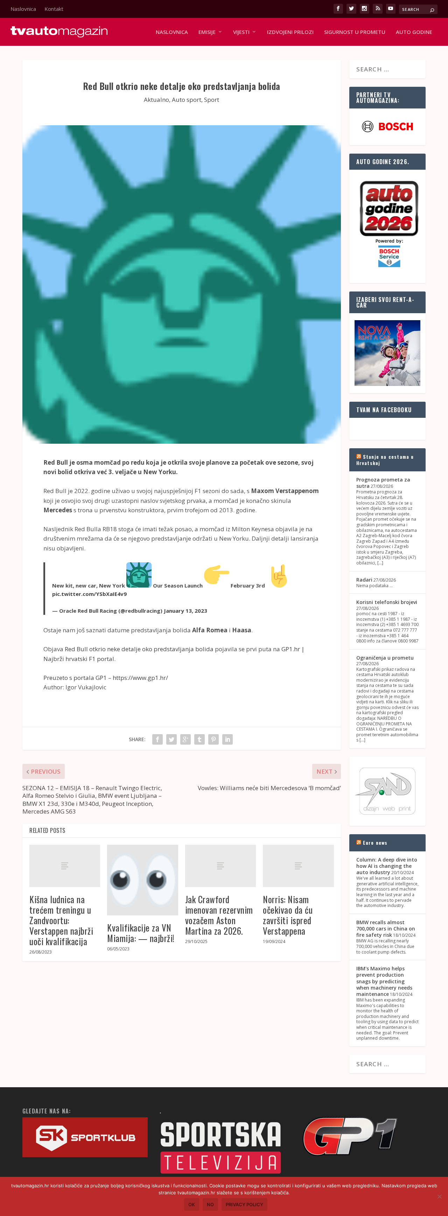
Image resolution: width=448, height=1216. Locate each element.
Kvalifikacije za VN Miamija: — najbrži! (141, 932)
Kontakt (53, 8)
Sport (211, 100)
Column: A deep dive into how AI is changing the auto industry (386, 866)
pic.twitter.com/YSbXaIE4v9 (89, 593)
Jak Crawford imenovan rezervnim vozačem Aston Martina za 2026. (219, 915)
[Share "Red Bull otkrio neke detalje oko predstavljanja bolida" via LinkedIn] (227, 739)
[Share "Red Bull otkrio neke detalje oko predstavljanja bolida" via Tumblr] (199, 739)
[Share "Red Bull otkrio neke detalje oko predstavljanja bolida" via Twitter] (171, 739)
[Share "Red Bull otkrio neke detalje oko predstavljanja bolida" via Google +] (185, 739)
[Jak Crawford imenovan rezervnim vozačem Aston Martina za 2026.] (220, 866)
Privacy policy (244, 1204)
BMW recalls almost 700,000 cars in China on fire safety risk (385, 928)
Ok (191, 1204)
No (210, 1204)
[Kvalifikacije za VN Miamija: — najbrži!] (142, 880)
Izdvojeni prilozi (290, 32)
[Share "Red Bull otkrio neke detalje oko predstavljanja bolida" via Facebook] (157, 739)
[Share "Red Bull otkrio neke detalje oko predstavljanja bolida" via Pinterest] (213, 739)
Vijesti (241, 32)
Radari (364, 579)
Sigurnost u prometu (354, 32)
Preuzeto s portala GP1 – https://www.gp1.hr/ (105, 678)
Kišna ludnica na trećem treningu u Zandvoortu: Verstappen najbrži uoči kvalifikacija (61, 920)
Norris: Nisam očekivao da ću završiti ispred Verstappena (288, 915)
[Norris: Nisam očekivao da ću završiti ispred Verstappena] (298, 866)
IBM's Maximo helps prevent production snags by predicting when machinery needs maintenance (384, 981)
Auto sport (186, 100)
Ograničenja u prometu (385, 657)
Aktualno (156, 100)
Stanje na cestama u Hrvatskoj (385, 459)
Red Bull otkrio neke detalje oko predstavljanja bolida (139, 649)
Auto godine (414, 32)
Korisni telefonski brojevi (386, 602)
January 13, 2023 (185, 610)
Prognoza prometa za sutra (383, 482)
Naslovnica (23, 8)
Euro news (375, 842)
